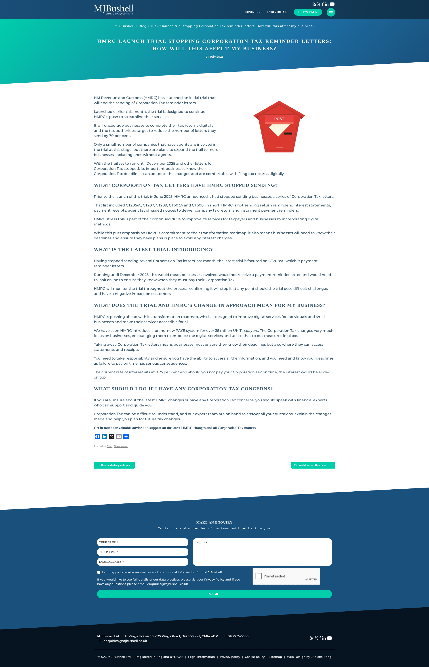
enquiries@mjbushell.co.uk (167, 584)
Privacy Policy (214, 579)
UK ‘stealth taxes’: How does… (313, 465)
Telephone (108, 552)
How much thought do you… (114, 465)
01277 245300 (238, 636)
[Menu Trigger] (331, 12)
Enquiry (201, 542)
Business (252, 12)
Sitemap (275, 657)
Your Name (108, 542)
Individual (277, 12)
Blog (109, 446)
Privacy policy (230, 657)
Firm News (121, 446)
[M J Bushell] (113, 9)
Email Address (111, 561)
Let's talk (308, 12)
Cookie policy (255, 657)
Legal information (201, 657)
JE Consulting (321, 657)
